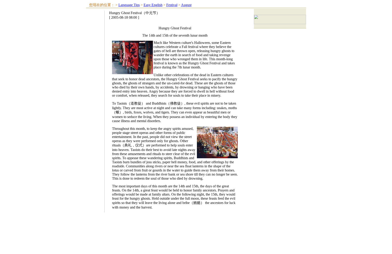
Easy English (153, 5)
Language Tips (129, 5)
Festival (171, 5)
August (186, 5)
